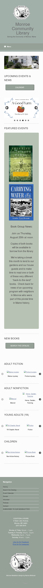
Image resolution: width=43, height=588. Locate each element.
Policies (5, 503)
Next (36, 107)
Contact (5, 506)
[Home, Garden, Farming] (30, 395)
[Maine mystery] (13, 372)
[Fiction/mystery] (30, 372)
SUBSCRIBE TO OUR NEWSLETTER (16, 509)
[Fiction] (30, 425)
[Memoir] (12, 398)
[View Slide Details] (21, 108)
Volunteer (6, 499)
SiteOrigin (20, 583)
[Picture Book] (30, 452)
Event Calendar (8, 493)
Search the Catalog (9, 490)
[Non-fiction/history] (13, 452)
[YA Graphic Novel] (13, 425)
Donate (5, 496)
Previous (6, 107)
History (5, 487)
